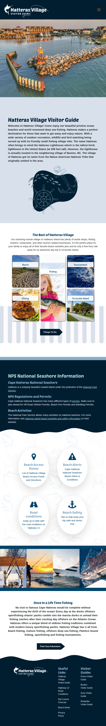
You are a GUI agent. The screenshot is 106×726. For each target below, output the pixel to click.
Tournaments (80, 265)
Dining (25, 298)
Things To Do (49, 332)
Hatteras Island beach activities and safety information (53, 418)
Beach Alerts (64, 707)
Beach (25, 265)
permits (76, 401)
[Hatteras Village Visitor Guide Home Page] (26, 11)
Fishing (53, 272)
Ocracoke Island (80, 298)
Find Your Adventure (50, 646)
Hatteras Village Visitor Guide (64, 679)
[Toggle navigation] (98, 9)
